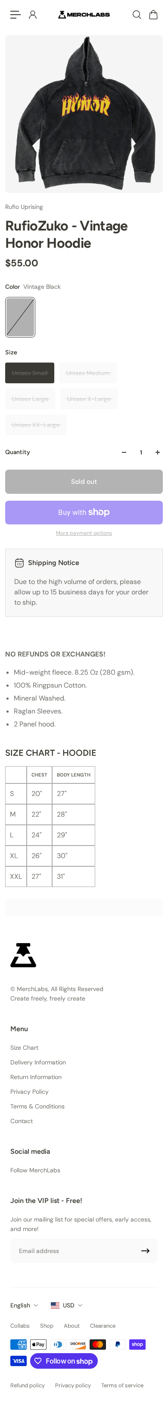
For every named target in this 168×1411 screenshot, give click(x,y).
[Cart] (153, 14)
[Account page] (32, 14)
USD (69, 1305)
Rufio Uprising (24, 207)
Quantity (17, 452)
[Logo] (84, 14)
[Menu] (15, 14)
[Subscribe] (146, 1251)
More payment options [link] (84, 533)
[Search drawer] (136, 14)
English (20, 1305)
